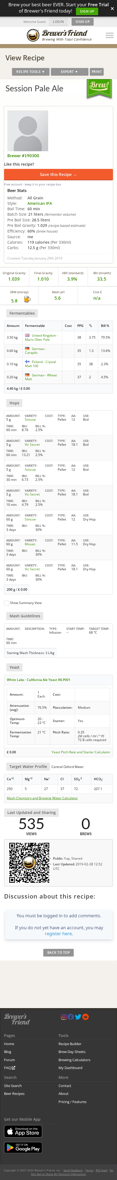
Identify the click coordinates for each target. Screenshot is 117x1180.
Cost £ (97, 292)
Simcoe (30, 419)
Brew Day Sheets (72, 1051)
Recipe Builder (70, 1043)
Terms (89, 1170)
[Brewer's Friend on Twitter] (78, 1018)
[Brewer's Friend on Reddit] (85, 1018)
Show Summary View (26, 602)
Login (58, 21)
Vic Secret (32, 444)
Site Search (13, 1085)
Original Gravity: (14, 273)
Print (97, 71)
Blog (7, 1051)
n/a (97, 298)
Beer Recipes (14, 1093)
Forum (9, 1059)
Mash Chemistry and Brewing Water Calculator (42, 798)
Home (9, 1043)
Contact (65, 1085)
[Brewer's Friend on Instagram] (64, 1018)
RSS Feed (101, 1170)
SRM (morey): (19, 292)
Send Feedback (73, 1170)
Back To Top (58, 952)
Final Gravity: (43, 273)
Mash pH (58, 292)
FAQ (8, 1067)
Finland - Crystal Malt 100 (40, 364)
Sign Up (87, 11)
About (64, 1093)
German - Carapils (35, 350)
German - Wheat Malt (41, 377)
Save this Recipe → (58, 174)
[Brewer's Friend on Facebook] (70, 1018)
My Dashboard (70, 1067)
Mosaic (30, 544)
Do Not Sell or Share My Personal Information (72, 1172)
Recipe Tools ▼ (30, 71)
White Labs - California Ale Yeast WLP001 (38, 679)
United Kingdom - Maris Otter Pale (41, 337)
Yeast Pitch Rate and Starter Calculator (81, 752)
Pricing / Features (73, 1101)
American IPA (39, 203)
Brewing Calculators (74, 1059)
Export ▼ (69, 71)
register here (58, 934)
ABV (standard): (73, 273)
